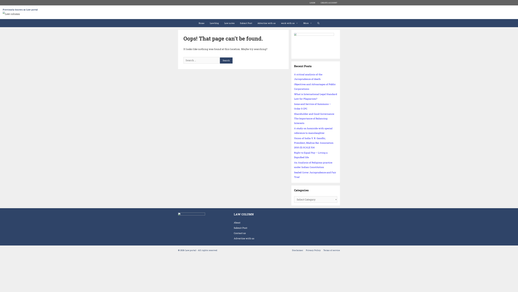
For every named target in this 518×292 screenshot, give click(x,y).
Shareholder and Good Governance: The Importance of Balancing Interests (314, 118)
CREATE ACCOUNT (329, 2)
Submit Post (246, 23)
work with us (288, 23)
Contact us (240, 233)
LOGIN (312, 2)
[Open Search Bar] (318, 23)
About (237, 222)
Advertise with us (267, 23)
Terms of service (331, 250)
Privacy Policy (313, 250)
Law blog (214, 23)
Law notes (229, 23)
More (306, 23)
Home (201, 23)
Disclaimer (297, 250)
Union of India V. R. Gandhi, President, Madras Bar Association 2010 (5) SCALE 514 (313, 143)
